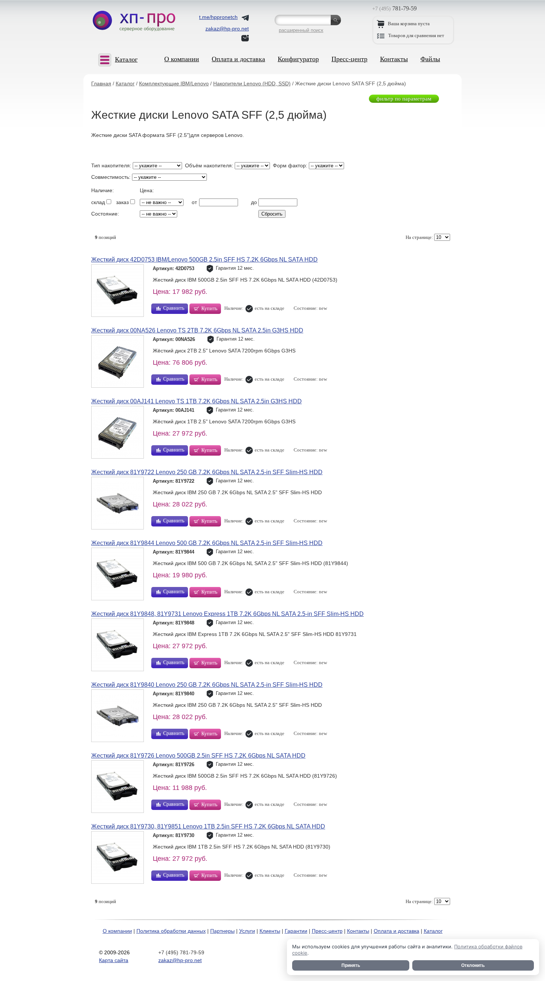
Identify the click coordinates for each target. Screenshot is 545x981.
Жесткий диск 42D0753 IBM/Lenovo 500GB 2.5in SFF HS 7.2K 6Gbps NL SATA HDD (204, 259)
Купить (209, 308)
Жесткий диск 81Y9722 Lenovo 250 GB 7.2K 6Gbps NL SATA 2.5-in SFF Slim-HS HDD (207, 472)
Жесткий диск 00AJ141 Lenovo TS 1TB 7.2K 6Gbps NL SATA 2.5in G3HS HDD (196, 401)
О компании (181, 59)
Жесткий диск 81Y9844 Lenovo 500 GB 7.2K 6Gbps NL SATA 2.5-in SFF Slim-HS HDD (207, 543)
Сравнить (173, 308)
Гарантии (296, 931)
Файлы (430, 59)
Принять (350, 965)
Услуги (247, 931)
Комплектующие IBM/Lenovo (174, 83)
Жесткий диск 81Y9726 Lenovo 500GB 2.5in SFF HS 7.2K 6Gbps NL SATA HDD (198, 755)
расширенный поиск (301, 30)
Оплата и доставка (238, 59)
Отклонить (473, 965)
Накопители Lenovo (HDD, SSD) (252, 83)
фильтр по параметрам (404, 99)
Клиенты (270, 931)
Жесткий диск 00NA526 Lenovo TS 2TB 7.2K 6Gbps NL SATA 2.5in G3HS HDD (197, 330)
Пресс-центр (349, 59)
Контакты (394, 59)
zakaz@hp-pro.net (180, 960)
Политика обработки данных (171, 931)
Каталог (125, 83)
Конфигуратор (298, 59)
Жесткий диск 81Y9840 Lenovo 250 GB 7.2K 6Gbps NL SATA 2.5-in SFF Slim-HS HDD (207, 685)
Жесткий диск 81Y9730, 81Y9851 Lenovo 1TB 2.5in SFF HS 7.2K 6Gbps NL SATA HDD (208, 826)
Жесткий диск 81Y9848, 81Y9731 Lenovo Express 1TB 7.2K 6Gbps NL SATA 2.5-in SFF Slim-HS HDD (227, 614)
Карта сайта (113, 960)
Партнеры (222, 931)
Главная (101, 83)
